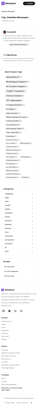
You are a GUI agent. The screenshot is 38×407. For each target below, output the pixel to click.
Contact (4, 381)
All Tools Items (9, 267)
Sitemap (4, 339)
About (3, 379)
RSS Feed (4, 333)
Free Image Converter (8, 356)
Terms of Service (22, 403)
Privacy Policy (10, 403)
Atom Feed (5, 336)
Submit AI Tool (6, 321)
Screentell (4, 350)
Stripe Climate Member (9, 384)
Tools (3, 327)
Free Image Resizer (7, 368)
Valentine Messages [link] (8, 11)
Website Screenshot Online (10, 353)
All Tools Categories (11, 271)
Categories (5, 330)
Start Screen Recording (18, 44)
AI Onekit (4, 362)
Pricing (3, 324)
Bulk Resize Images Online (10, 365)
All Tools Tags (9, 276)
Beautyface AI (6, 359)
